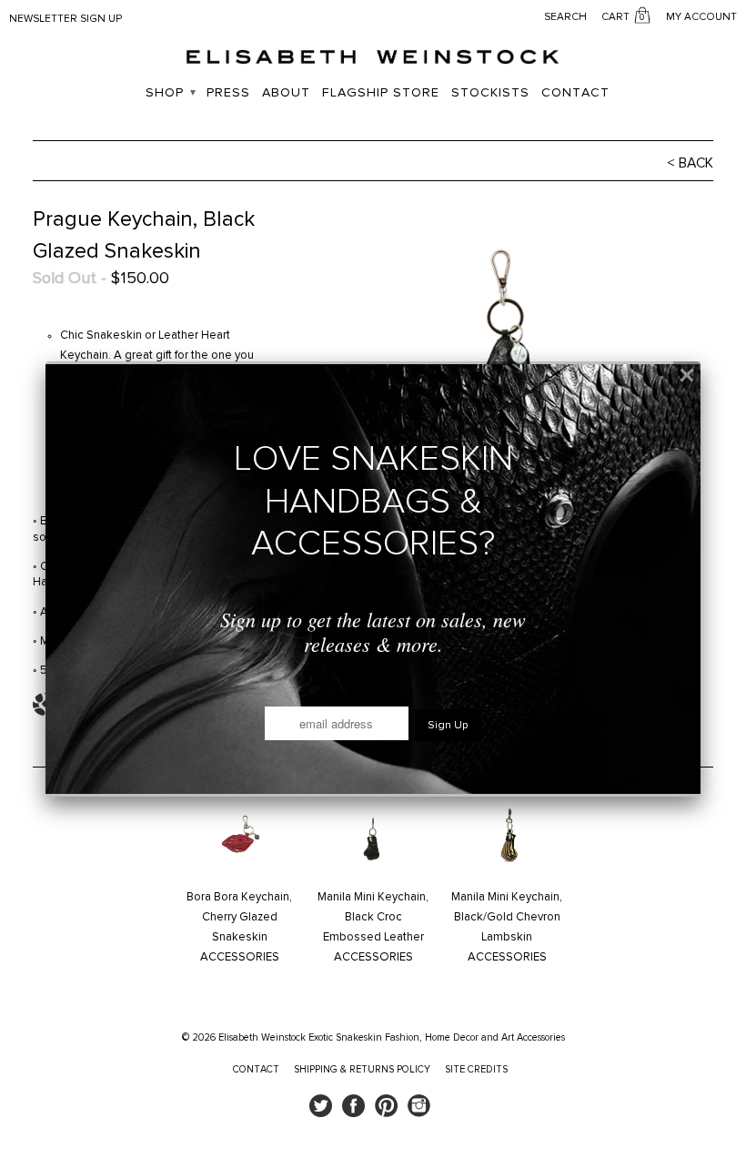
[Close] (687, 375)
